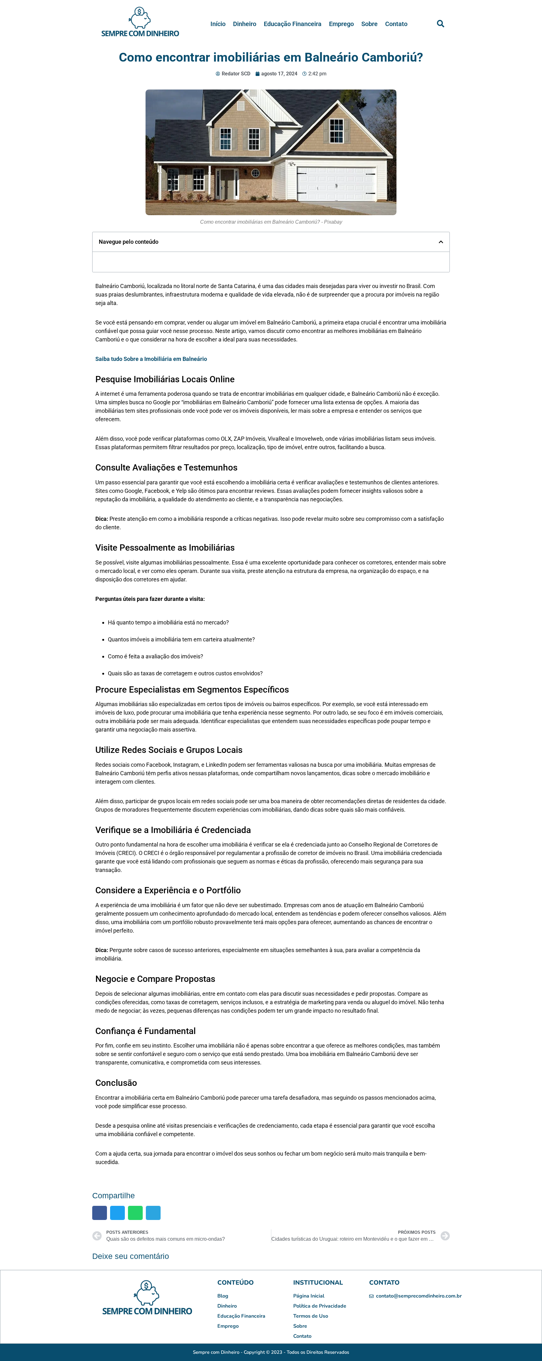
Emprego (341, 24)
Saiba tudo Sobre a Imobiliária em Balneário (151, 359)
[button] (440, 24)
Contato (396, 24)
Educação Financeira (292, 24)
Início (218, 24)
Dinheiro (244, 24)
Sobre (369, 24)
